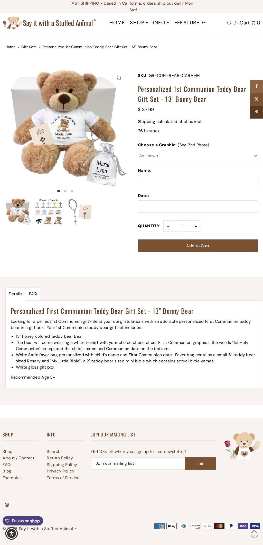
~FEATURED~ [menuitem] (190, 22)
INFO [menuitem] (159, 22)
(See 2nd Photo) (173, 145)
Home (10, 46)
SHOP (137, 22)
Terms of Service (63, 477)
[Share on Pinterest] (256, 112)
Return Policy (60, 458)
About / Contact (18, 458)
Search (53, 451)
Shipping (146, 121)
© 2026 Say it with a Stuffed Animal (38, 528)
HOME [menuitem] (117, 22)
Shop (8, 451)
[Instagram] (7, 505)
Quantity (148, 226)
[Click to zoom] (119, 78)
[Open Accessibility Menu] (11, 533)
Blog (7, 471)
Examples (12, 477)
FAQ (33, 294)
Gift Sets (29, 46)
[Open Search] (229, 22)
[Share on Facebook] (256, 86)
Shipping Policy (62, 464)
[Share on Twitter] (256, 99)
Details (16, 294)
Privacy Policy (60, 471)
